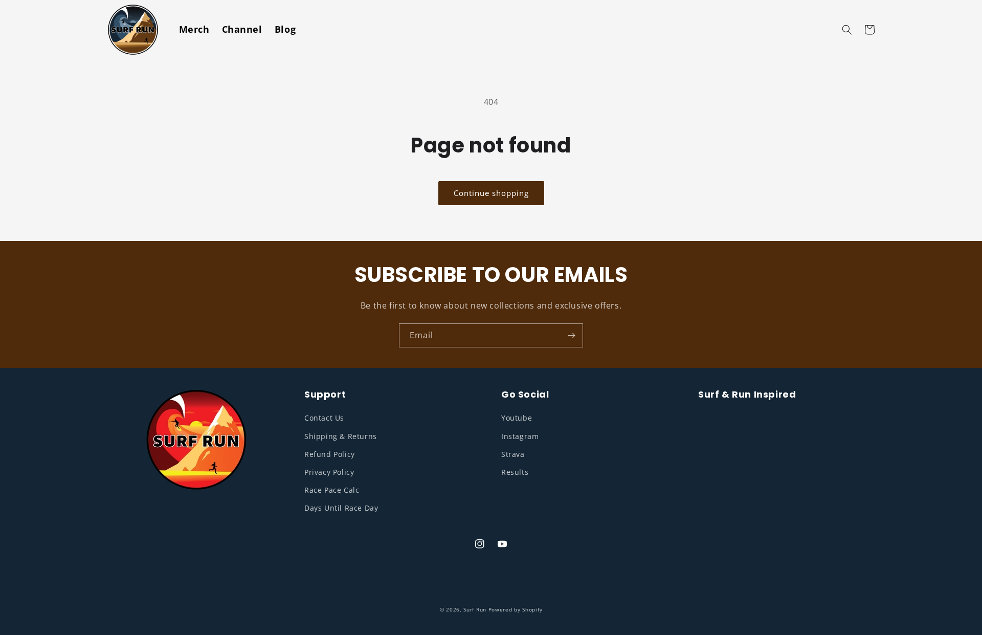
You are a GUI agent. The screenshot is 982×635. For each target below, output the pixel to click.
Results (514, 472)
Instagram (520, 436)
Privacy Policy (329, 472)
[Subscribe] (571, 335)
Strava (513, 454)
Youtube (516, 418)
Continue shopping (491, 193)
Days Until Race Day (341, 508)
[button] (847, 29)
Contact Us (324, 418)
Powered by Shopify (515, 609)
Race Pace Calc (331, 490)
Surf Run (474, 609)
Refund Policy (329, 454)
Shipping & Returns (340, 436)
